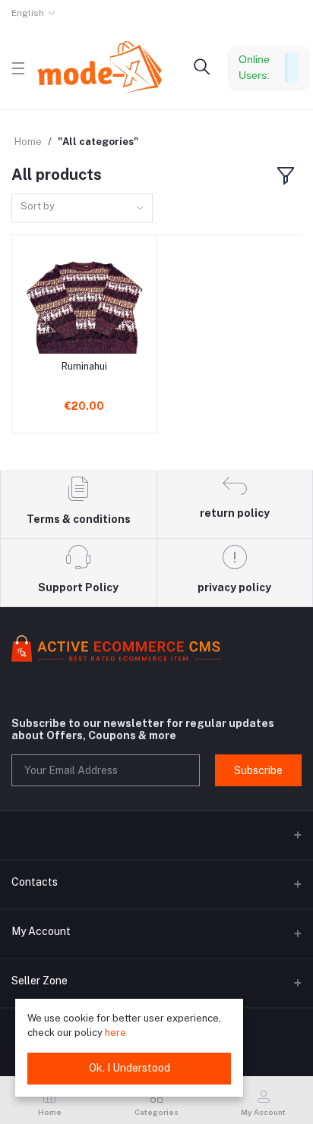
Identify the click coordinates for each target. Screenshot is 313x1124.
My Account (41, 931)
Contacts (34, 882)
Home (28, 141)
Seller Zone (39, 980)
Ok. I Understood (129, 1068)
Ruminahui (84, 366)
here (115, 1032)
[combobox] (82, 208)
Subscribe (258, 770)
